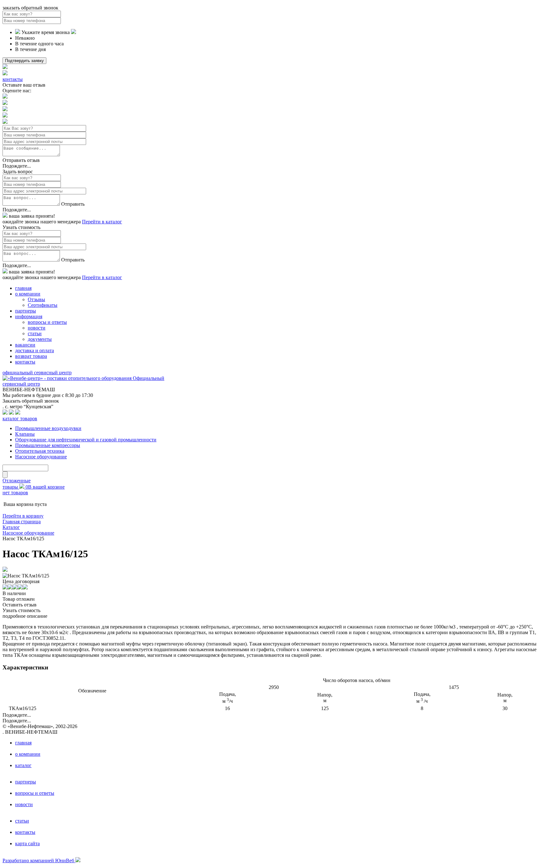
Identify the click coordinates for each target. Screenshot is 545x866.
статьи (35, 333)
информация (28, 316)
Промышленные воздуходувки (48, 428)
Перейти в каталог (102, 221)
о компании (27, 293)
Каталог (11, 527)
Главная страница (22, 521)
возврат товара (31, 356)
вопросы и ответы (47, 322)
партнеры (25, 310)
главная (23, 288)
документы (40, 339)
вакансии (25, 344)
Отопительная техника (39, 451)
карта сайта (27, 843)
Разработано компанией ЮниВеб (39, 860)
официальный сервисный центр (37, 372)
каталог (23, 765)
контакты (13, 79)
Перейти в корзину (23, 516)
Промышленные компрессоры (47, 445)
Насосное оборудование (41, 456)
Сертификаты (42, 305)
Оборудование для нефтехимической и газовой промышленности (85, 439)
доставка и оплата (34, 350)
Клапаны (25, 434)
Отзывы (36, 299)
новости (36, 327)
